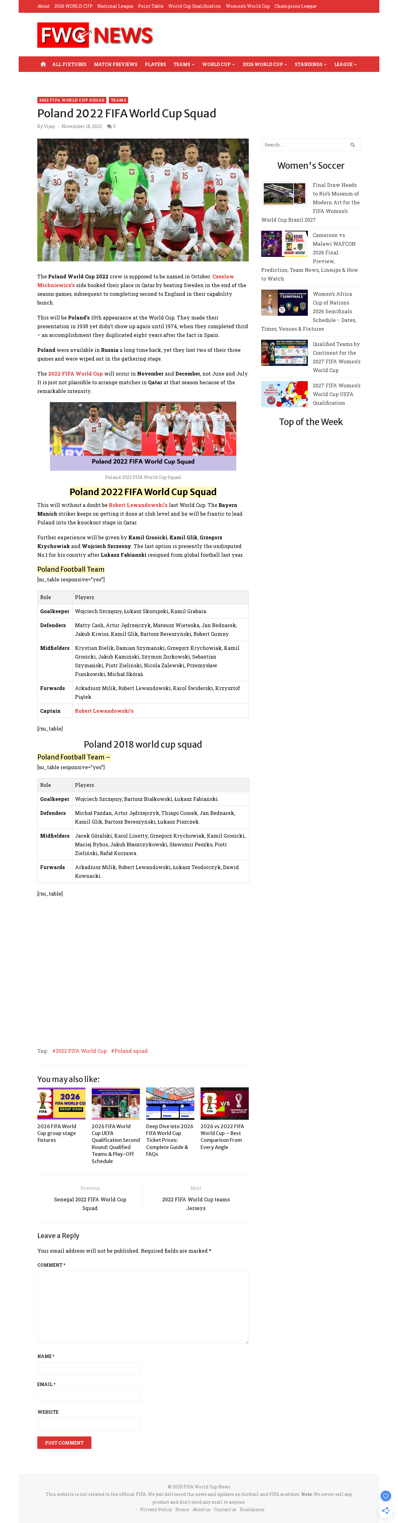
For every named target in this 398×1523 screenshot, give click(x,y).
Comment (51, 1265)
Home (182, 1509)
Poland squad (131, 1051)
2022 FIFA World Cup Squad (71, 99)
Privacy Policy (156, 1509)
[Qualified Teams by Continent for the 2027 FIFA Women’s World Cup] (284, 354)
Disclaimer (252, 1509)
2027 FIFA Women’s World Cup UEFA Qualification (336, 394)
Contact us (225, 1509)
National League (115, 6)
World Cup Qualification (194, 6)
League (343, 64)
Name (45, 1356)
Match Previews (115, 64)
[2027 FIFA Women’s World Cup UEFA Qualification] (284, 395)
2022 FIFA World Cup (81, 1051)
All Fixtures (69, 64)
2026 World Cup (263, 64)
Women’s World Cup (248, 6)
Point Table (151, 6)
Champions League (296, 6)
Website (47, 1412)
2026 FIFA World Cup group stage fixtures (56, 1133)
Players (155, 64)
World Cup (216, 64)
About (43, 6)
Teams (182, 64)
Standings (308, 64)
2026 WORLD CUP (73, 6)
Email (46, 1384)
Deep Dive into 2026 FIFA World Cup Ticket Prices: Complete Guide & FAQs (169, 1140)
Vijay (49, 126)
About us (201, 1509)
